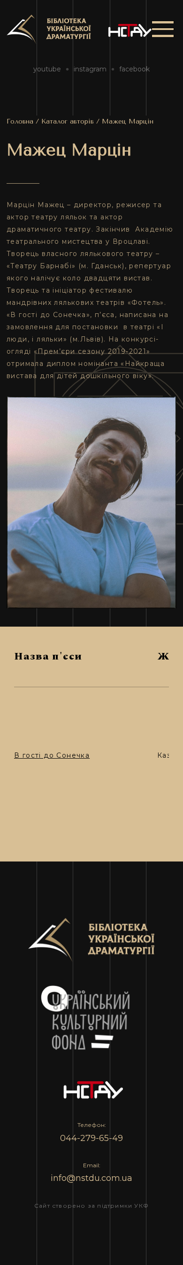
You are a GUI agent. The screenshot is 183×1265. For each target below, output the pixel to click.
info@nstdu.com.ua (91, 1178)
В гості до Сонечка (52, 755)
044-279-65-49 (91, 1138)
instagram (90, 69)
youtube (47, 69)
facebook (134, 69)
